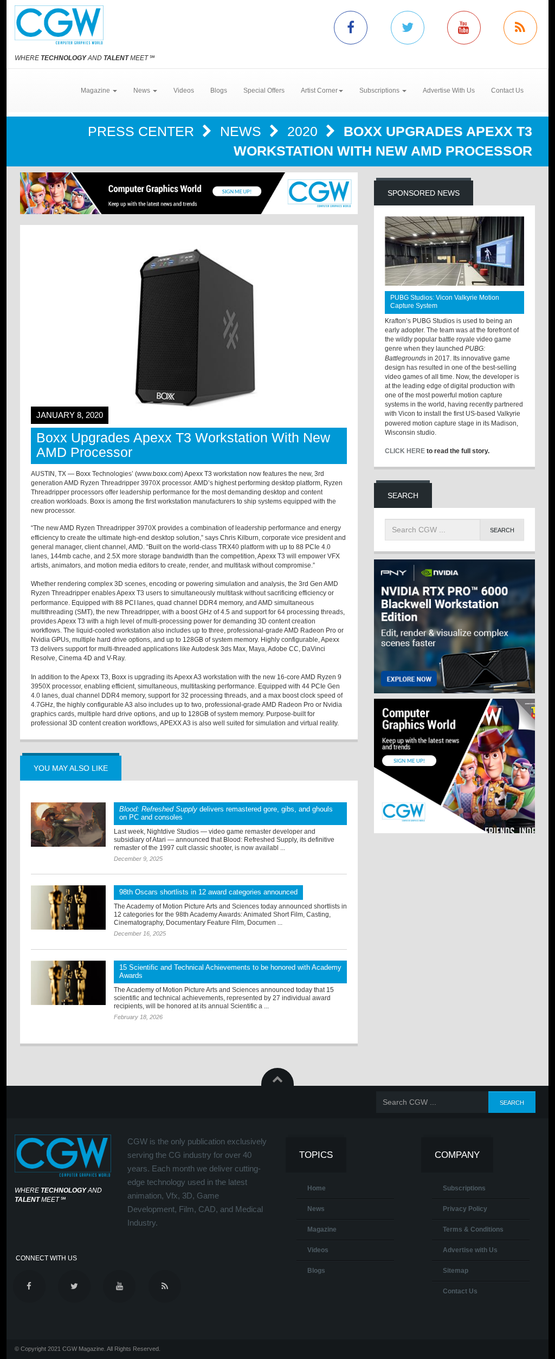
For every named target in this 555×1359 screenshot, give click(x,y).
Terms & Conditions (473, 1229)
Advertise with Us (470, 1250)
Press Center (143, 131)
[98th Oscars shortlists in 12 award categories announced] (68, 907)
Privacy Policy (465, 1209)
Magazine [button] (96, 90)
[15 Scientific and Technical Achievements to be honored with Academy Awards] (68, 983)
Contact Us (507, 90)
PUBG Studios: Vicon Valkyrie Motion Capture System (444, 302)
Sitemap (455, 1270)
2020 (304, 131)
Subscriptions (464, 1188)
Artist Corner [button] (319, 90)
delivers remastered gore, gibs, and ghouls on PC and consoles (226, 813)
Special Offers (264, 90)
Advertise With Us (449, 90)
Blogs (218, 90)
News (242, 131)
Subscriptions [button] (380, 90)
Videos (183, 90)
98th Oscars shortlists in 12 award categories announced (208, 892)
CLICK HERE (405, 451)
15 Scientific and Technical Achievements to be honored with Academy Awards (230, 971)
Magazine (322, 1229)
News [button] (142, 90)
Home (316, 1188)
